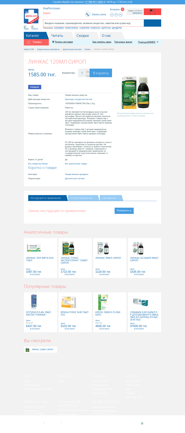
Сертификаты (109, 198)
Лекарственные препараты (76, 174)
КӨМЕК (131, 375)
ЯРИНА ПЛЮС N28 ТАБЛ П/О (74, 313)
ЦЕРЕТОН (106, 28)
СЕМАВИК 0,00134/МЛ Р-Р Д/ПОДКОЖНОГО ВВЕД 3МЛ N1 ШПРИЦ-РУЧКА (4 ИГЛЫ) (144, 316)
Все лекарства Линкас (38, 164)
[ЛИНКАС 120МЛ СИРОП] (27, 349)
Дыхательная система (75, 178)
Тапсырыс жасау (123, 42)
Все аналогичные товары (76, 164)
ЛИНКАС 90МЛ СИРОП (108, 258)
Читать (57, 35)
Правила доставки (100, 385)
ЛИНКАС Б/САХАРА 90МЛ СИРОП (144, 259)
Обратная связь (36, 401)
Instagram (34, 87)
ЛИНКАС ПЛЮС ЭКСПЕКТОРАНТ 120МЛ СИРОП (74, 260)
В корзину (101, 73)
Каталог (32, 35)
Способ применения (81, 198)
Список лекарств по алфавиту (38, 389)
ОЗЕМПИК (84, 28)
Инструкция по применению (45, 198)
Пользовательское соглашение (72, 410)
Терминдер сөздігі (134, 397)
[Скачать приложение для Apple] (27, 27)
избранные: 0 (137, 13)
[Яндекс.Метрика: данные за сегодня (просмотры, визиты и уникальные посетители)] (149, 423)
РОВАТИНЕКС (71, 28)
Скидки (83, 35)
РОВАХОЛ (95, 28)
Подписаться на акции (34, 407)
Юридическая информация (69, 403)
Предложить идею (32, 417)
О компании (52, 423)
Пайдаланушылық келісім (104, 407)
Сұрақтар (130, 393)
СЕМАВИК (59, 28)
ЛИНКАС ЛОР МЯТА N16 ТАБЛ (39, 259)
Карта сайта (70, 423)
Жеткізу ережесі (133, 385)
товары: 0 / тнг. (135, 11)
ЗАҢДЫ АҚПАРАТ (105, 401)
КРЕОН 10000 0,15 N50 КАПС (107, 313)
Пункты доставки (64, 42)
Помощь (99, 375)
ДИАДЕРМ (117, 28)
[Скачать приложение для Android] (35, 27)
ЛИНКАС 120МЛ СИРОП (42, 349)
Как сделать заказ (101, 42)
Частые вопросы (99, 393)
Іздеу (128, 389)
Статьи (61, 381)
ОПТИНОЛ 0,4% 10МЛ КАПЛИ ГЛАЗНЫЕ (38, 313)
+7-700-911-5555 (94, 2)
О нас (106, 35)
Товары (27, 381)
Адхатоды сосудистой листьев (78, 99)
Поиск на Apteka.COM (102, 389)
